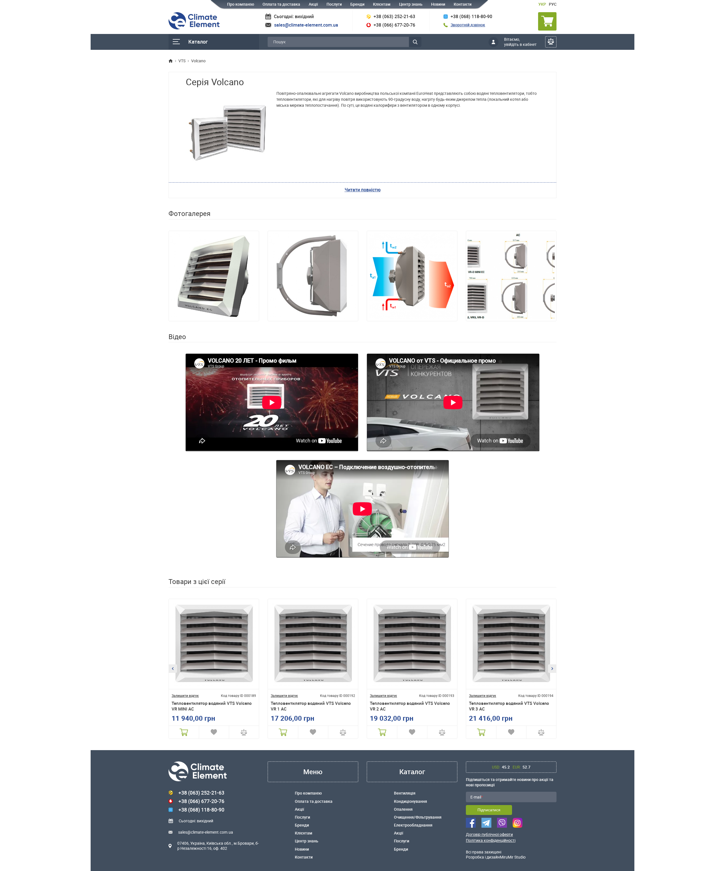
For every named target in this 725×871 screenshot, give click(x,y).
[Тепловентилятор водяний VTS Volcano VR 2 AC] (412, 644)
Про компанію (240, 4)
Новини (438, 4)
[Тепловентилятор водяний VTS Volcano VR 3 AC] (511, 644)
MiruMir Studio (513, 857)
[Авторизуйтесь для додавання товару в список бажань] (214, 732)
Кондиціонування (410, 801)
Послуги (334, 4)
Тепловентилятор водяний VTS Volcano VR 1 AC (311, 706)
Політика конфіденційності (490, 840)
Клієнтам (382, 4)
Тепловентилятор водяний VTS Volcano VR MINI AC (212, 706)
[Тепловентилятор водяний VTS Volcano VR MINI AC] (214, 644)
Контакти (463, 4)
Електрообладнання (413, 825)
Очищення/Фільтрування (418, 817)
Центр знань (411, 4)
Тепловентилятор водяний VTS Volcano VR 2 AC (410, 706)
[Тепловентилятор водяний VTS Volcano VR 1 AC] (313, 644)
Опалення (403, 809)
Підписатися (488, 810)
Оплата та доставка (281, 4)
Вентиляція (404, 793)
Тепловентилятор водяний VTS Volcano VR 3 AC (509, 706)
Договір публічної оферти (489, 834)
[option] (213, 276)
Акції (313, 4)
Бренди (357, 4)
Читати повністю (363, 189)
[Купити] (184, 732)
